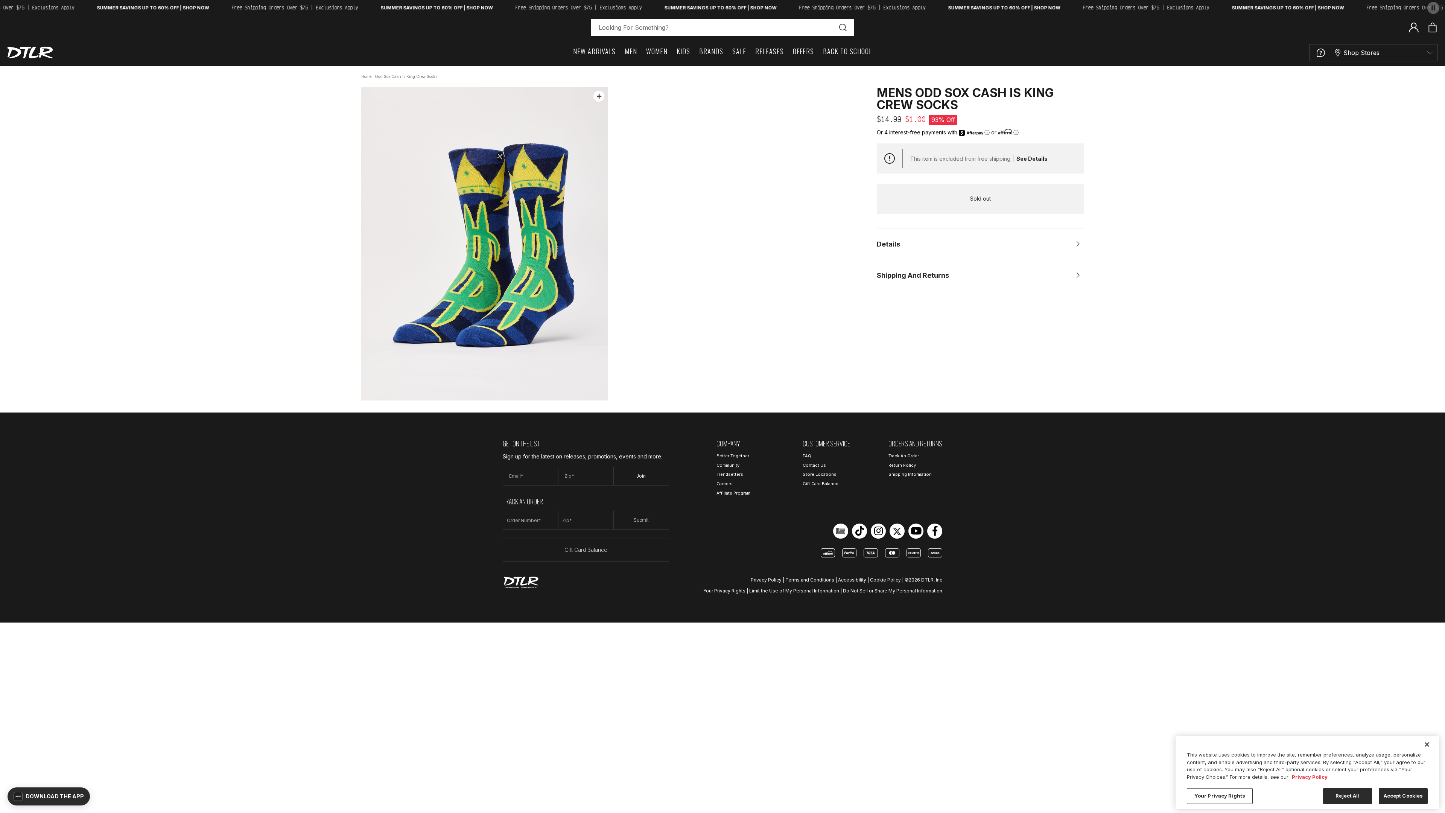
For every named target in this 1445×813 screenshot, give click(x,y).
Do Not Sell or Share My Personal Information (892, 591)
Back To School (847, 51)
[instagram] (878, 531)
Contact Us (814, 465)
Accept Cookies (1403, 796)
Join (641, 476)
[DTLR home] (30, 52)
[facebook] (934, 531)
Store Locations (820, 474)
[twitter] (897, 531)
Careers (724, 483)
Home (366, 76)
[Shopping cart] (1432, 27)
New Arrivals (594, 51)
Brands (711, 51)
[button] (49, 796)
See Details (1032, 158)
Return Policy (902, 465)
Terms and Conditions (809, 580)
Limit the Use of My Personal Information (794, 591)
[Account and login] (1414, 27)
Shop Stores (1361, 52)
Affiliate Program (733, 493)
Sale (739, 51)
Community (727, 465)
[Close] (1427, 744)
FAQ (807, 455)
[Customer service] (1321, 52)
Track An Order (903, 455)
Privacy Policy (766, 580)
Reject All (1347, 796)
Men (631, 51)
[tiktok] (859, 531)
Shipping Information (910, 474)
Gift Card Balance (585, 550)
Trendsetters (729, 474)
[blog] (840, 531)
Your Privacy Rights (724, 591)
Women (657, 51)
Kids (683, 51)
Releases (769, 51)
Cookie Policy (885, 580)
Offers (803, 51)
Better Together (732, 455)
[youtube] (915, 531)
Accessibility (852, 580)
